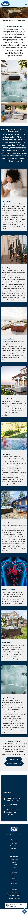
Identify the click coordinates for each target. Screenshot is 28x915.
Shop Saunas (14, 848)
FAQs (14, 867)
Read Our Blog (14, 864)
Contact (14, 876)
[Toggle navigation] (26, 4)
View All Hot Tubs (14, 759)
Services (14, 878)
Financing (14, 881)
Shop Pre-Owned (14, 850)
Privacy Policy (14, 883)
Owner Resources (14, 859)
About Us (14, 862)
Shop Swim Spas (14, 845)
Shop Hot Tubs (14, 843)
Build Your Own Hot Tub (14, 763)
